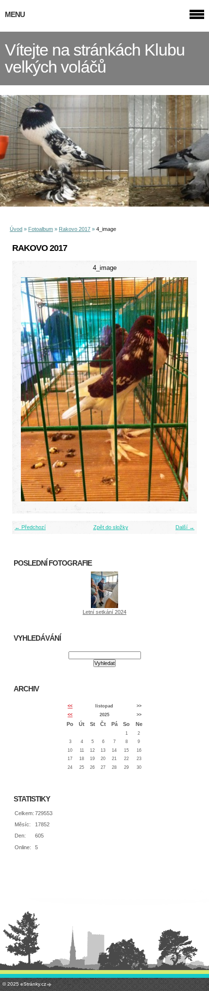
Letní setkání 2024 (104, 612)
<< (70, 706)
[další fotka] (181, 389)
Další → (184, 527)
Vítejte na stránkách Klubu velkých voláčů (95, 58)
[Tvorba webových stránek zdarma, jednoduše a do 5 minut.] (49, 984)
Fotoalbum (40, 229)
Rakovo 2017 (74, 229)
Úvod (16, 229)
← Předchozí (30, 527)
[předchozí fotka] (28, 389)
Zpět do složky (110, 527)
